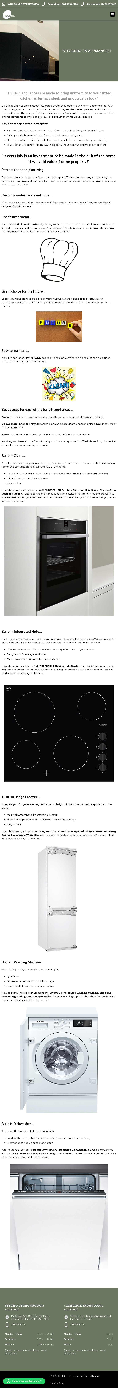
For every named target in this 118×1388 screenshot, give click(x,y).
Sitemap (94, 1376)
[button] (112, 14)
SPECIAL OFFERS (57, 1376)
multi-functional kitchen (46, 659)
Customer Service (78, 1376)
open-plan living (32, 170)
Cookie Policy (57, 1383)
